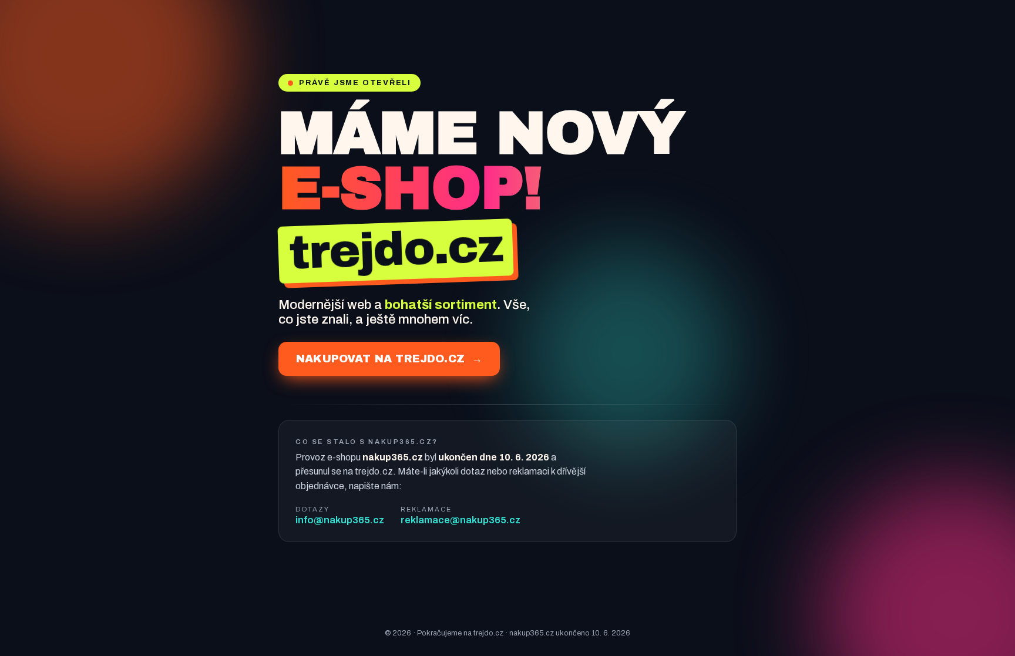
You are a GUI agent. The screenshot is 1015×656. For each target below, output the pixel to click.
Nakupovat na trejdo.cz (389, 359)
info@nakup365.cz (339, 520)
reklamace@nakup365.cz (460, 520)
